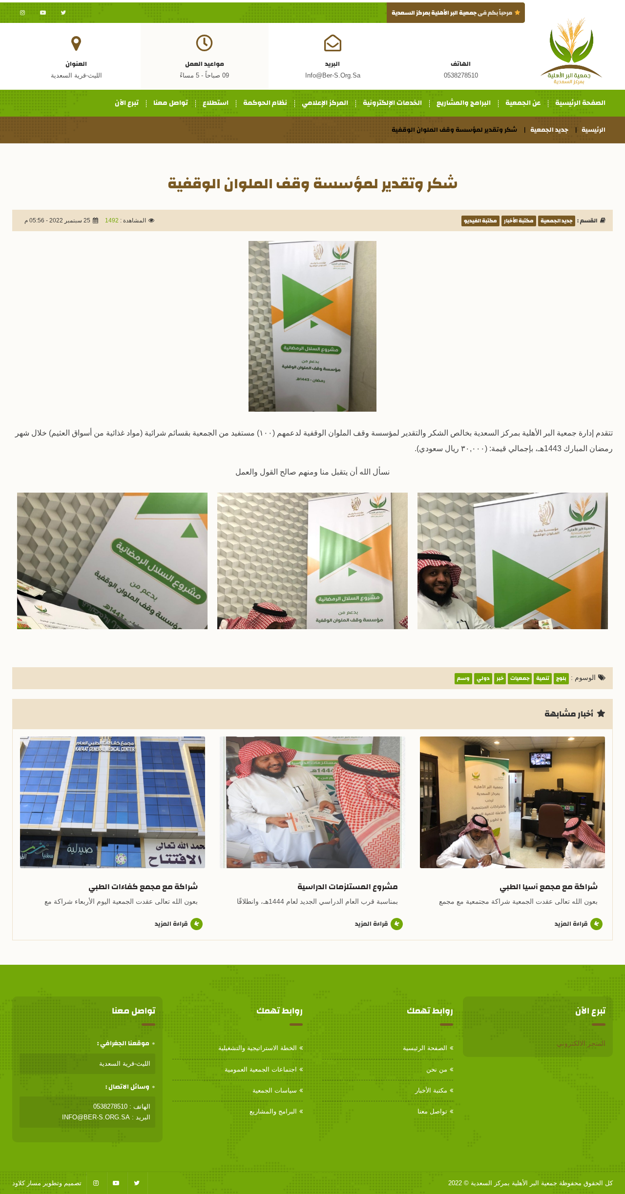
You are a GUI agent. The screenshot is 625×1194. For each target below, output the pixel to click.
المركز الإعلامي (325, 103)
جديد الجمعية (549, 129)
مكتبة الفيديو (480, 221)
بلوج (561, 678)
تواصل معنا (170, 103)
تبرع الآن (127, 103)
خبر (500, 678)
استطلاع (216, 103)
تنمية (542, 678)
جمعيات (519, 678)
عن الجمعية (523, 103)
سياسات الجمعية (274, 1090)
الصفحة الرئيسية (580, 103)
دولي (483, 678)
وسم (463, 678)
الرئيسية (593, 129)
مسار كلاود (26, 1183)
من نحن (436, 1069)
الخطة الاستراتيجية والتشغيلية (257, 1048)
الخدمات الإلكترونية (392, 103)
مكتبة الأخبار (519, 221)
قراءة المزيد (571, 924)
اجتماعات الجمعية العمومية (261, 1069)
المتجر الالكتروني (581, 1043)
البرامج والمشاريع (464, 103)
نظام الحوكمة (265, 103)
